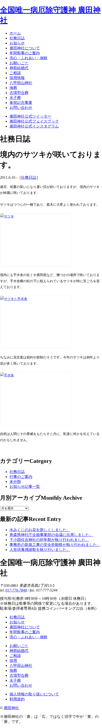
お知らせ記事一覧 (24, 487)
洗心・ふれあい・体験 (28, 637)
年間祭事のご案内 (24, 632)
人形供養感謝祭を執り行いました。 (39, 550)
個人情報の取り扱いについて (34, 694)
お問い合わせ (20, 685)
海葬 (13, 670)
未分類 (15, 482)
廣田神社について (24, 627)
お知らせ (17, 622)
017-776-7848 (16, 590)
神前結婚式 (18, 651)
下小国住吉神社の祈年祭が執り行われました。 (49, 540)
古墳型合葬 (18, 675)
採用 (13, 661)
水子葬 (15, 680)
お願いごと (18, 646)
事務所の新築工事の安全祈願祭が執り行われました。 (55, 545)
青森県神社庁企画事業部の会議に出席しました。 (51, 535)
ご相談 (15, 656)
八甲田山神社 (20, 666)
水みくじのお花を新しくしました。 (39, 530)
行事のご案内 (20, 477)
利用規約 (17, 699)
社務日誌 (28, 177)
